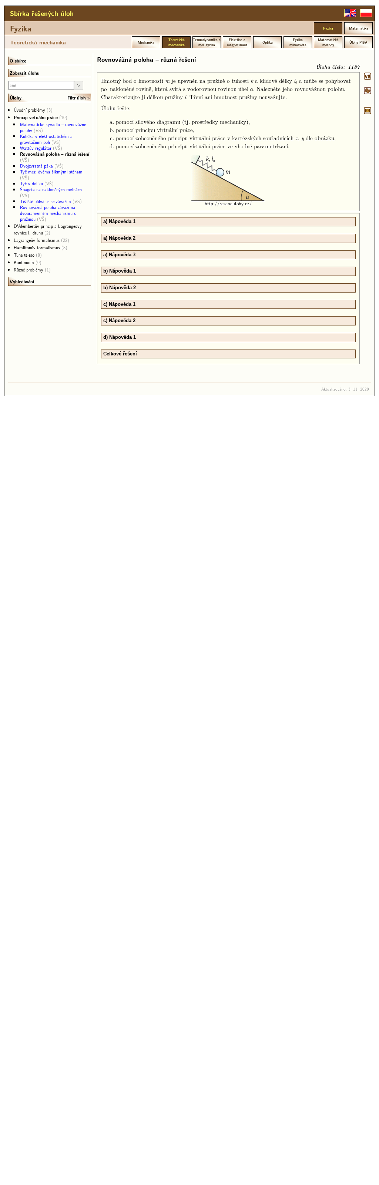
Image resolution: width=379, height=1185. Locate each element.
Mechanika (146, 42)
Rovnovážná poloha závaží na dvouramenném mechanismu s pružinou (48, 213)
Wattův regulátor (35, 148)
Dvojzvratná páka (36, 165)
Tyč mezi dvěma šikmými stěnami (52, 171)
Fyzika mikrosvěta (297, 42)
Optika (267, 42)
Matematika (358, 28)
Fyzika (20, 28)
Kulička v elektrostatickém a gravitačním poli (46, 139)
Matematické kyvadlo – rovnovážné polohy (53, 127)
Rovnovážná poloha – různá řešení (54, 154)
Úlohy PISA (358, 42)
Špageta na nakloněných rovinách (51, 189)
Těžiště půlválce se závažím (45, 201)
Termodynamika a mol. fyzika (207, 42)
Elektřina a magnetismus (237, 42)
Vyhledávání (22, 281)
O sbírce (18, 60)
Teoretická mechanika (38, 42)
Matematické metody (328, 42)
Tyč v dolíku (31, 183)
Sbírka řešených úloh (42, 13)
